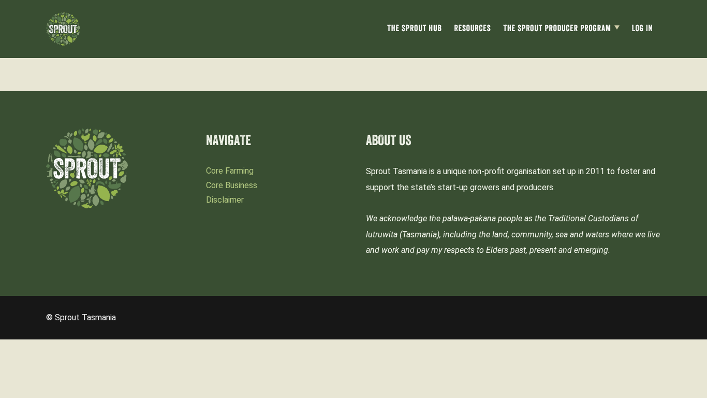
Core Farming (230, 171)
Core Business (231, 185)
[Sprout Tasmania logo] (63, 29)
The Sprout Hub (414, 29)
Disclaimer (225, 200)
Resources (472, 29)
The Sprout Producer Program (557, 29)
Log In (642, 29)
